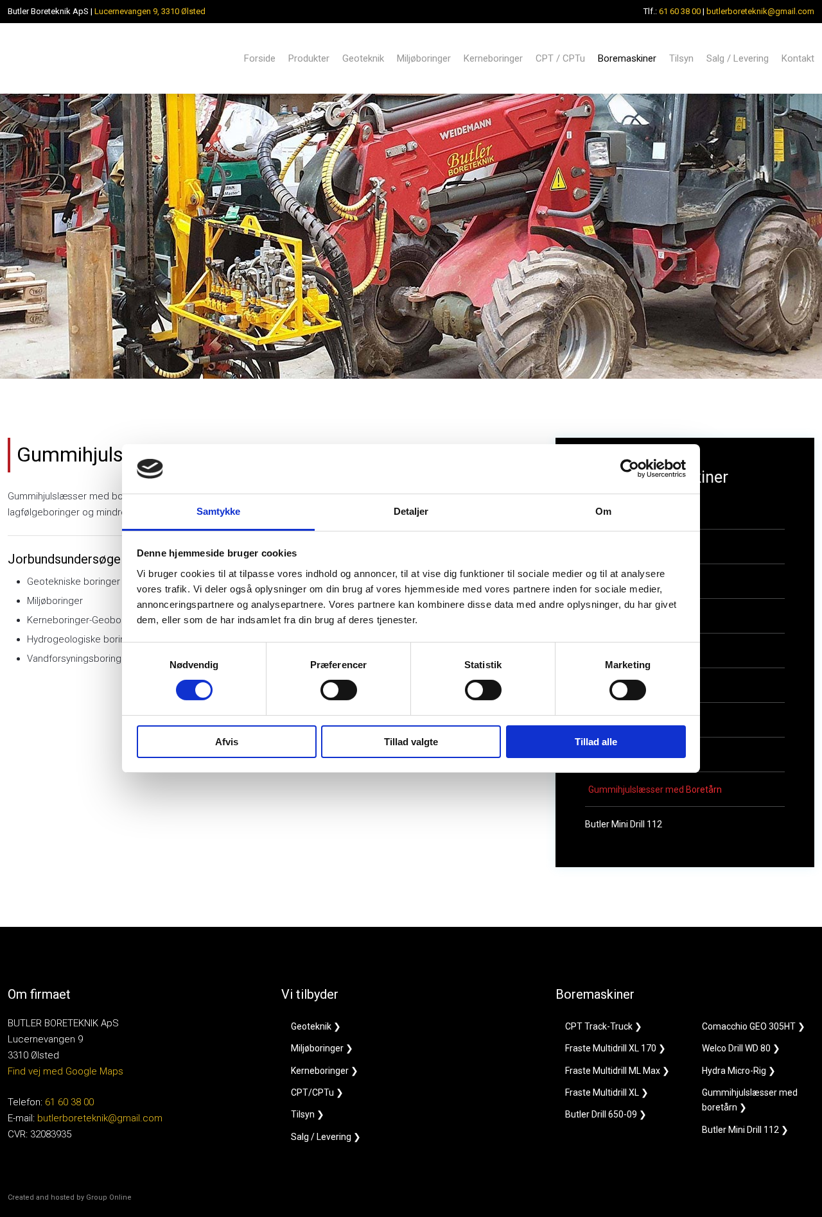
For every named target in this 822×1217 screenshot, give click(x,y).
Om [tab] (603, 511)
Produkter (308, 58)
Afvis (226, 741)
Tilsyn (681, 58)
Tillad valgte (411, 741)
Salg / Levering (737, 58)
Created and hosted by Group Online (70, 1197)
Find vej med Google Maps (65, 1071)
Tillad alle (596, 741)
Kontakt (798, 58)
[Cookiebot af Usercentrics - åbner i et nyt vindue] (629, 468)
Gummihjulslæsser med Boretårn (655, 789)
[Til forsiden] (67, 58)
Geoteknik (363, 58)
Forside (259, 58)
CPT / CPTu (560, 58)
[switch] (338, 690)
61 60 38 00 (680, 11)
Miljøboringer (424, 58)
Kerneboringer (493, 58)
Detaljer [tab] (411, 511)
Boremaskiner (627, 58)
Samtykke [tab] (219, 511)
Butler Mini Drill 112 (623, 824)
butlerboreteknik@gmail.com (760, 11)
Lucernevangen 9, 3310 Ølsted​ (150, 11)
